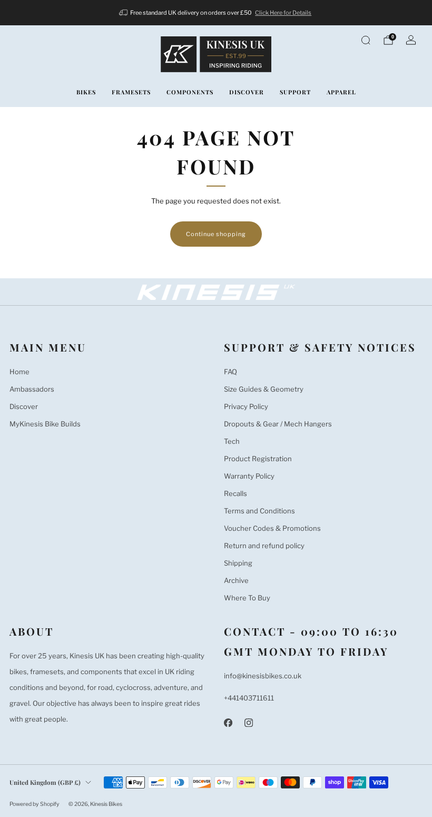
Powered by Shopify (34, 804)
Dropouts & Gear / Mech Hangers (278, 424)
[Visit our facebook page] (228, 722)
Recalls (235, 493)
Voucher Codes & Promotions (272, 528)
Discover (246, 92)
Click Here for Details (283, 12)
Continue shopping (216, 234)
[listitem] (216, 12)
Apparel (341, 92)
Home (19, 371)
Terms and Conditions (259, 511)
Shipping (238, 563)
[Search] (365, 40)
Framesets (131, 92)
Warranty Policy (249, 476)
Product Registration (258, 458)
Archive (236, 580)
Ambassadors (31, 389)
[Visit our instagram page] (248, 722)
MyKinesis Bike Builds (45, 424)
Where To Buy (247, 598)
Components (189, 92)
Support (295, 92)
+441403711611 (249, 698)
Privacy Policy (246, 406)
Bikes (86, 92)
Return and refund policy (264, 545)
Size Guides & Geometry (263, 389)
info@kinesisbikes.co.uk (262, 676)
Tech (232, 441)
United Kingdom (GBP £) (45, 782)
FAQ (230, 371)
